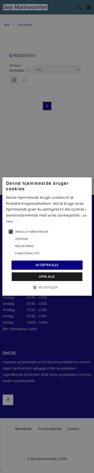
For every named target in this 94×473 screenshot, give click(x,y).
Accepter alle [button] (47, 265)
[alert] (47, 236)
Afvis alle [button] (47, 277)
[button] (46, 287)
